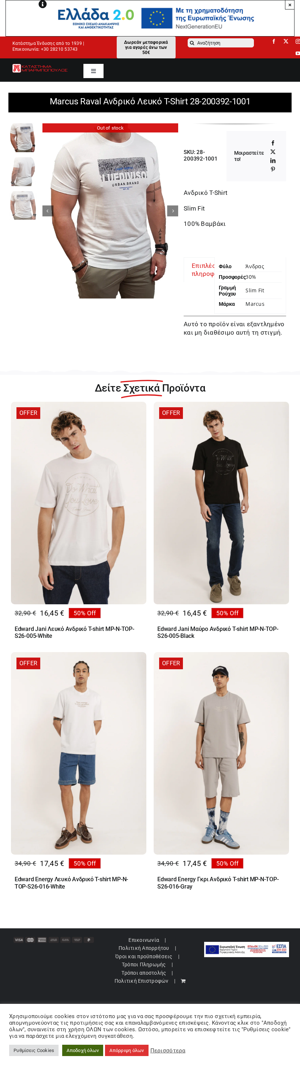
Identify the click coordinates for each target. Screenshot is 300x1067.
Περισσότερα (167, 1050)
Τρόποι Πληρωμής (144, 964)
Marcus (254, 303)
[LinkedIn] (273, 160)
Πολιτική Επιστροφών (142, 981)
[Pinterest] (273, 169)
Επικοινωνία (143, 940)
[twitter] (286, 41)
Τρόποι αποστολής (143, 973)
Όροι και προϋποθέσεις (143, 956)
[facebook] (273, 41)
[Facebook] (273, 143)
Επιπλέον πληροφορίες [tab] (211, 269)
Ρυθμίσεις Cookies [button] (34, 1050)
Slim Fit (254, 290)
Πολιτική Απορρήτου (144, 948)
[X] (273, 151)
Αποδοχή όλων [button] (83, 1050)
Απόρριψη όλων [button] (126, 1050)
